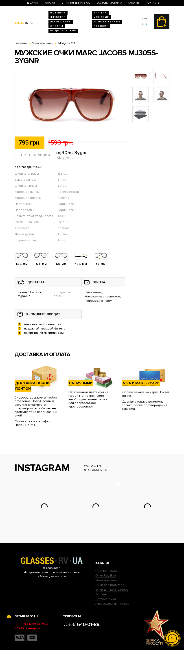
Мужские (101, 17)
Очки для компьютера (112, 590)
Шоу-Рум (32, 2)
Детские (101, 26)
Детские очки (105, 599)
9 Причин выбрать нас (76, 2)
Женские (58, 17)
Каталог (50, 2)
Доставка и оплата (109, 2)
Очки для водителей (110, 585)
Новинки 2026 (106, 571)
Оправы (56, 26)
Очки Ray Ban (105, 575)
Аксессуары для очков (112, 604)
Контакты (153, 2)
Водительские (63, 30)
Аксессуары (60, 21)
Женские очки (106, 580)
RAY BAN (100, 12)
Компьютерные (107, 21)
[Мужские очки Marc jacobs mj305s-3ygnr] (72, 105)
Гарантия (134, 2)
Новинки (58, 12)
